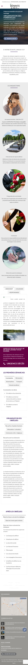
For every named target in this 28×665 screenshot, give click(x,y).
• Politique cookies (14, 588)
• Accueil (10, 582)
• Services (17, 582)
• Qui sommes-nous (20, 585)
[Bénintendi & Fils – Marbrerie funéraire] (15, 6)
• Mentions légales (7, 585)
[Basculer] (4, 393)
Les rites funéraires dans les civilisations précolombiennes (15, 623)
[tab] (9, 289)
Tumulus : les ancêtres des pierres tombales (16, 632)
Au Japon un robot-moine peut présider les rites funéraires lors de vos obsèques (15, 628)
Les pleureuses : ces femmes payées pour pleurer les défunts (15, 637)
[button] (2, 6)
